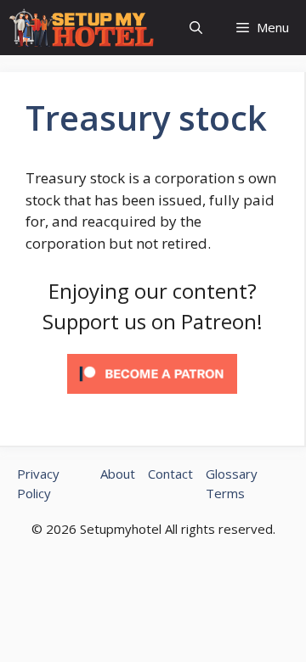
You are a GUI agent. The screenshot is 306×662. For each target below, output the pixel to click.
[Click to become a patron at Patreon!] (152, 397)
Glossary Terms (232, 483)
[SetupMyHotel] (81, 27)
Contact (170, 473)
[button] (196, 27)
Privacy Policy (38, 483)
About (117, 473)
